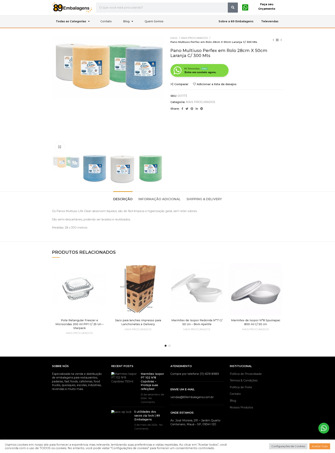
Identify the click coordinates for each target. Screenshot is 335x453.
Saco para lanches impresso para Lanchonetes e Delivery (138, 322)
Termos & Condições (243, 380)
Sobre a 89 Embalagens (235, 21)
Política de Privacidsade (246, 374)
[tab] (123, 197)
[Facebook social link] (182, 108)
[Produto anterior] (273, 40)
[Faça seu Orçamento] (245, 7)
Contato (106, 21)
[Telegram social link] (201, 108)
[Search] (233, 8)
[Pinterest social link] (191, 108)
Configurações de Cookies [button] (288, 446)
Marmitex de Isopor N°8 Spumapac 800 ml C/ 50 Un (255, 322)
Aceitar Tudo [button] (320, 446)
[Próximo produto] (281, 40)
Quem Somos (154, 21)
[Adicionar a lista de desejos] (104, 268)
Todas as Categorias (71, 21)
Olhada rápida (104, 276)
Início (174, 37)
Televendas (269, 21)
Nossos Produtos (241, 407)
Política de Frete (241, 387)
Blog (126, 21)
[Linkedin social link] (196, 108)
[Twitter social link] (186, 108)
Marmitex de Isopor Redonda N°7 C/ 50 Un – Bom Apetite (196, 322)
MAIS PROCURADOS (194, 37)
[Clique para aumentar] (60, 147)
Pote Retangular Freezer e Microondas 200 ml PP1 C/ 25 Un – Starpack (79, 324)
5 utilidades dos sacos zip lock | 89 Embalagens (147, 415)
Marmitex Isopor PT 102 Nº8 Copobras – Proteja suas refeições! (152, 381)
